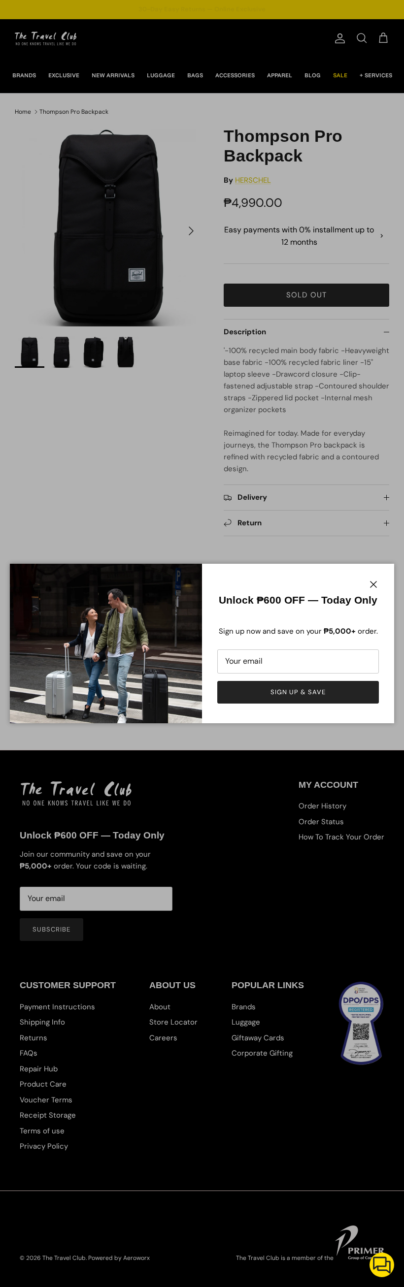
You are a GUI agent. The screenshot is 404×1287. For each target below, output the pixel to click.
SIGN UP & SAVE (298, 692)
